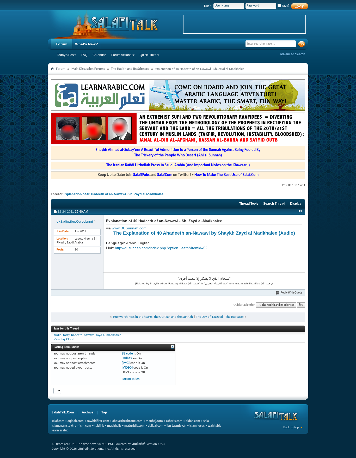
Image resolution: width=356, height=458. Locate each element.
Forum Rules (130, 379)
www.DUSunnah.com (129, 228)
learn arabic (60, 430)
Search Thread (274, 203)
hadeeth (76, 335)
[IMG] (126, 363)
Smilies (127, 358)
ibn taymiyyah (176, 426)
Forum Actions (121, 55)
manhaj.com (154, 421)
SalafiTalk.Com (63, 412)
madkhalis (114, 426)
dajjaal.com (155, 426)
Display (295, 203)
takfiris (99, 426)
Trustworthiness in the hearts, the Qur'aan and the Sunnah (153, 317)
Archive (87, 412)
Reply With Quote (291, 292)
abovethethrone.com (127, 421)
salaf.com (58, 421)
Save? (285, 6)
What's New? (86, 44)
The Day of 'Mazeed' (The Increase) (220, 317)
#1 (300, 211)
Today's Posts (66, 55)
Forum (61, 44)
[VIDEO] (127, 367)
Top (301, 305)
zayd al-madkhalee (108, 335)
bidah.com (193, 421)
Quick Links (148, 55)
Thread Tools (248, 203)
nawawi (89, 335)
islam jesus (197, 426)
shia (206, 421)
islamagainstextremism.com (71, 426)
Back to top (291, 427)
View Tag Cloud (64, 339)
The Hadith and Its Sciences (130, 69)
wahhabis (214, 426)
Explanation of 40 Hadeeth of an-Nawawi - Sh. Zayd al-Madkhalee (113, 194)
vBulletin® (139, 444)
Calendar (99, 55)
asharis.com (174, 421)
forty (66, 335)
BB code (127, 353)
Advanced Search (292, 54)
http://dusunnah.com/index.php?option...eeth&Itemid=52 (161, 248)
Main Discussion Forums (88, 69)
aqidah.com (75, 421)
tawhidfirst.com (98, 421)
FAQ (84, 55)
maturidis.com (134, 426)
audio (58, 335)
